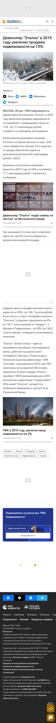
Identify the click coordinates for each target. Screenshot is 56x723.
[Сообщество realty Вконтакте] (30, 598)
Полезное (44, 614)
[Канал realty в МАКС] (8, 598)
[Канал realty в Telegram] (41, 598)
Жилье (42, 451)
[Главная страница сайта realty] (17, 21)
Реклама (24, 619)
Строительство (11, 456)
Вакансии (7, 631)
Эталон (19, 451)
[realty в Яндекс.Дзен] (19, 598)
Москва (8, 451)
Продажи (30, 451)
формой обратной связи (29, 686)
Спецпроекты (10, 619)
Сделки (43, 456)
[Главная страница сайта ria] (3, 21)
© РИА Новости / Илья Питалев (15, 83)
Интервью (32, 614)
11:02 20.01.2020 (11, 28)
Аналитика (19, 614)
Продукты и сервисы (42, 619)
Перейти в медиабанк (37, 83)
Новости (7, 614)
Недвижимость (29, 456)
